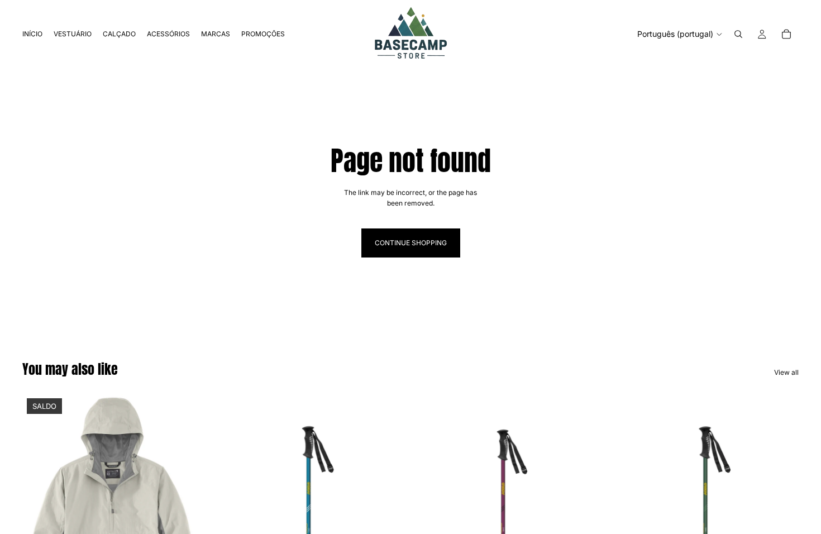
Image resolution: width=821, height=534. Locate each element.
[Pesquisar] (738, 34)
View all (786, 372)
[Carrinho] (786, 34)
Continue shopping (411, 243)
